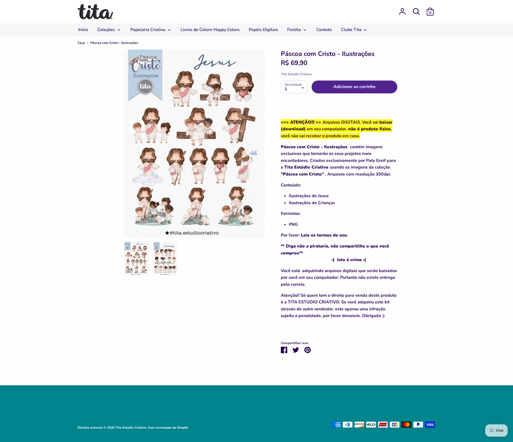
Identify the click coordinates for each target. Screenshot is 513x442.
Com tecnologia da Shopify (168, 427)
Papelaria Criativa (148, 30)
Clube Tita (352, 30)
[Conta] (402, 9)
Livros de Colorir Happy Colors (210, 30)
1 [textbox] (286, 89)
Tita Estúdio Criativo (296, 74)
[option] (194, 145)
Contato (324, 30)
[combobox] (294, 87)
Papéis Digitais (263, 30)
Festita (294, 30)
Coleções (106, 30)
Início (83, 30)
